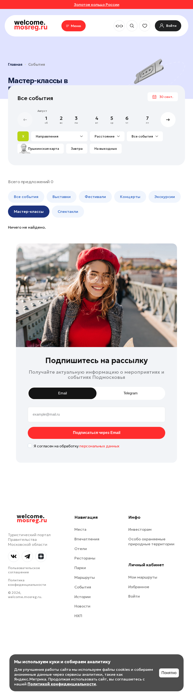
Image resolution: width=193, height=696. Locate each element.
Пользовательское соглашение (24, 570)
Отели (80, 548)
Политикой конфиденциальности (62, 684)
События (36, 64)
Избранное (138, 586)
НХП (78, 615)
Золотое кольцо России (96, 4)
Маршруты (84, 577)
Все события (142, 136)
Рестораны (84, 558)
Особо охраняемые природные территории (151, 541)
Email (62, 393)
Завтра (77, 148)
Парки (80, 567)
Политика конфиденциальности (27, 582)
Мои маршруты (142, 577)
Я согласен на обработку (76, 446)
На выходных (105, 148)
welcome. (32, 518)
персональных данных (99, 446)
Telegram (131, 393)
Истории (82, 596)
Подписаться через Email (96, 433)
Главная (15, 64)
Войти (134, 596)
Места (80, 529)
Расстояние (105, 136)
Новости (82, 606)
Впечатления (86, 539)
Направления (47, 136)
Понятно (169, 673)
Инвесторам (140, 529)
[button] (168, 119)
